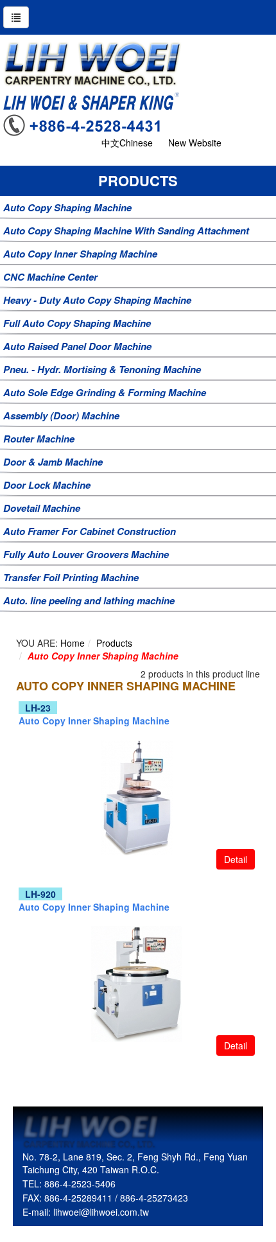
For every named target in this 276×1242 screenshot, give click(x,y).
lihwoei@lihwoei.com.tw (101, 1211)
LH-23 (38, 707)
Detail (235, 859)
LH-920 (40, 894)
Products (114, 642)
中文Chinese (127, 142)
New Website (194, 142)
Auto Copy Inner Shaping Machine (103, 655)
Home (72, 642)
